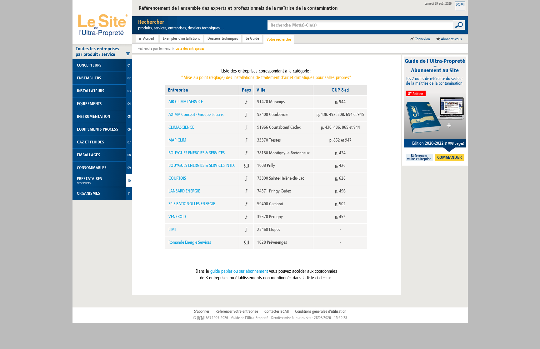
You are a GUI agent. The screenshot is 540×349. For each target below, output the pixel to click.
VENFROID (177, 216)
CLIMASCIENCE (181, 127)
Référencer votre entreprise (237, 311)
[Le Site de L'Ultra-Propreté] (102, 22)
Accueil (148, 38)
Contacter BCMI (276, 311)
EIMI (172, 229)
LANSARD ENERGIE (184, 191)
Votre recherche (279, 39)
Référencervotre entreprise (419, 157)
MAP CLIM (177, 140)
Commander (449, 157)
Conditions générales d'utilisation (320, 311)
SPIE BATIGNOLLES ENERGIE (191, 204)
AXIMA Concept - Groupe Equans (195, 114)
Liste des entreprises (190, 48)
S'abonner (201, 311)
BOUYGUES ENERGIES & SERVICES (196, 153)
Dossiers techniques (223, 38)
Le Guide (252, 38)
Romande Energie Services (189, 242)
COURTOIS (177, 178)
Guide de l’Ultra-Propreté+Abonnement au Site (435, 66)
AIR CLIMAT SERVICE (185, 101)
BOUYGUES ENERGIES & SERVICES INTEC (202, 165)
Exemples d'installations (181, 38)
